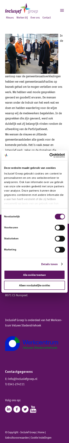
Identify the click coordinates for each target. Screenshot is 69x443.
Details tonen (49, 264)
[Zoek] (54, 10)
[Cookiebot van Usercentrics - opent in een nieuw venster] (49, 155)
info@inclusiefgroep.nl (22, 379)
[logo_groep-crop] (28, 8)
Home (41, 432)
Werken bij (22, 17)
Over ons (35, 17)
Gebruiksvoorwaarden (17, 437)
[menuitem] (54, 10)
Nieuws (10, 17)
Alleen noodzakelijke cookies (34, 285)
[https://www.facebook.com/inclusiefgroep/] (16, 409)
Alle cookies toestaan (34, 274)
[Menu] (62, 10)
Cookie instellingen (41, 437)
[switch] (60, 227)
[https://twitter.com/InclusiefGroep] (25, 409)
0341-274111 (16, 384)
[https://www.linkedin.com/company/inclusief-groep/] (8, 409)
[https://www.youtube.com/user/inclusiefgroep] (33, 409)
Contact (46, 17)
